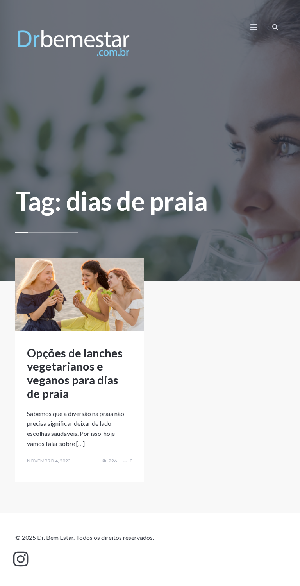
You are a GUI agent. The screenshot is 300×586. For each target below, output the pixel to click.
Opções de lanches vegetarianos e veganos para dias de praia (75, 373)
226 (113, 461)
